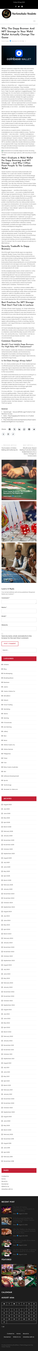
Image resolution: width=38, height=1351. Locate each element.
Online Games (8, 749)
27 (19, 1319)
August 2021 (7, 1063)
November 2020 (9, 1103)
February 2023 (8, 983)
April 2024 (7, 929)
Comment (6, 598)
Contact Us (5, 1176)
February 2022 (8, 1036)
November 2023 (9, 952)
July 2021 (6, 1067)
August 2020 (8, 1117)
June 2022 (7, 1018)
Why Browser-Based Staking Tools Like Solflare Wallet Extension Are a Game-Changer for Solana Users (28, 452)
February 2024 (8, 938)
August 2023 (8, 965)
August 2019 (7, 1143)
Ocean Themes (6, 1346)
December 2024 (9, 894)
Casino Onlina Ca (9, 691)
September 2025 (9, 853)
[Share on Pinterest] (29, 429)
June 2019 (7, 1148)
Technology (7, 785)
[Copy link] (13, 434)
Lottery (6, 731)
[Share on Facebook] (10, 429)
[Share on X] (14, 429)
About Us (4, 1181)
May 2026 (7, 818)
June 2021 (7, 1072)
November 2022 (9, 996)
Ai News (6, 664)
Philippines (7, 754)
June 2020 (7, 1121)
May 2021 (6, 1076)
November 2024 (9, 898)
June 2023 (7, 974)
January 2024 (8, 943)
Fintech (6, 700)
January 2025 (8, 889)
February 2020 (8, 1134)
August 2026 (8, 805)
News (5, 740)
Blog (5, 669)
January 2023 (8, 987)
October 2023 (8, 956)
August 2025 (8, 858)
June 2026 (7, 813)
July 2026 (7, 809)
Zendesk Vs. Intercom (11, 789)
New (5, 736)
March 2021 (7, 1085)
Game (6, 714)
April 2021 (7, 1081)
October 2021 (8, 1054)
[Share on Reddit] (34, 429)
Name (4, 607)
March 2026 (7, 827)
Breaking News (8, 678)
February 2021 (8, 1090)
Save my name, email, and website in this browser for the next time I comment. (17, 637)
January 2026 (8, 836)
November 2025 (9, 845)
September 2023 (9, 960)
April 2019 (7, 1152)
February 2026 (8, 831)
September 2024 (9, 907)
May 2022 (7, 1023)
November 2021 (9, 1050)
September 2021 (9, 1059)
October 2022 (8, 1001)
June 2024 (7, 920)
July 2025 (7, 862)
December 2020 (9, 1099)
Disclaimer (5, 1184)
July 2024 (7, 916)
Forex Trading (8, 705)
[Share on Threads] (8, 434)
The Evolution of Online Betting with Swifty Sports (10, 449)
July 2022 (7, 1014)
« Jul (3, 1327)
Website (5, 625)
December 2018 (9, 1161)
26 (14, 1319)
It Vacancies (8, 722)
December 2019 (9, 1139)
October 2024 (8, 903)
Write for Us (5, 1186)
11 (9, 1313)
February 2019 (8, 1157)
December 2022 (9, 992)
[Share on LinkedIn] (19, 429)
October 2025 (8, 849)
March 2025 (7, 880)
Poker (5, 758)
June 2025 (7, 867)
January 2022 (8, 1041)
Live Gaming (8, 727)
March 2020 (7, 1130)
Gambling (7, 709)
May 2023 (7, 978)
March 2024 (7, 934)
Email (4, 616)
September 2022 (9, 1005)
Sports (6, 780)
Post (5, 763)
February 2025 (8, 885)
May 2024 (7, 925)
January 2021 (8, 1094)
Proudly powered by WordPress (10, 1345)
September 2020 (9, 1112)
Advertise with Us (7, 1189)
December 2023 (9, 947)
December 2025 (9, 840)
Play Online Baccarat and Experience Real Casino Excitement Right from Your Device (19, 421)
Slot (5, 771)
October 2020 (8, 1108)
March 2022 (7, 1032)
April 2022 (7, 1027)
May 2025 (7, 871)
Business (6, 682)
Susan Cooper (5, 41)
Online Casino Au (9, 745)
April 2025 (7, 876)
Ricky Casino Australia (11, 767)
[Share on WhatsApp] (24, 429)
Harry (14, 1213)
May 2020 (7, 1125)
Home (4, 1179)
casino (6, 687)
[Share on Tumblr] (3, 434)
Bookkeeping (8, 673)
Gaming (6, 718)
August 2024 (8, 911)
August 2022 (8, 1010)
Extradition (7, 696)
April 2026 (7, 822)
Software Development (11, 776)
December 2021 (9, 1045)
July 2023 (7, 969)
